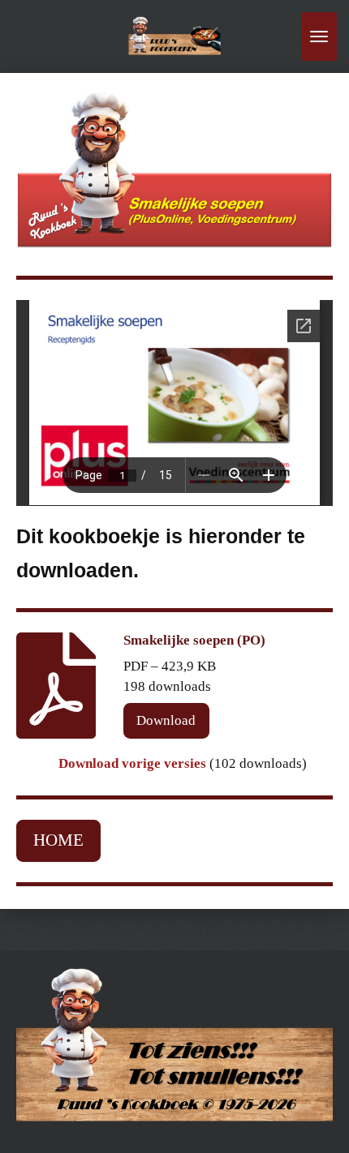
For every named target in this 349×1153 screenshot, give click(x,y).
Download (166, 720)
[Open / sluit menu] (319, 36)
